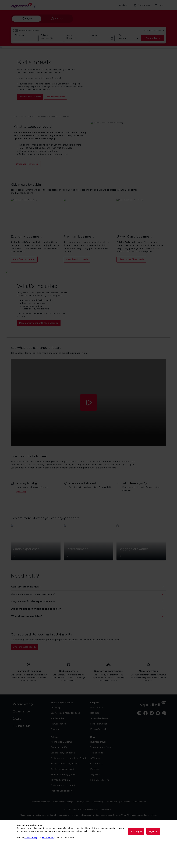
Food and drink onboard (48, 116)
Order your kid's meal (27, 164)
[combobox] (25, 38)
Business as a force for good (65, 713)
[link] (29, 704)
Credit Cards (96, 764)
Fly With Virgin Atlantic (27, 116)
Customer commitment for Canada (69, 758)
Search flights (153, 38)
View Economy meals (24, 259)
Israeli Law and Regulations (65, 764)
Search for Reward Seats (29, 30)
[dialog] (88, 831)
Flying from (20, 35)
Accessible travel (99, 718)
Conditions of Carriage (63, 802)
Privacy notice (82, 802)
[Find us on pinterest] (164, 713)
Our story (55, 708)
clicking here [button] (95, 831)
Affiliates (95, 758)
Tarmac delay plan (60, 780)
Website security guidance (64, 775)
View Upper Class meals (131, 259)
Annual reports (58, 724)
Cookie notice (139, 802)
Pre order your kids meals (30, 97)
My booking (144, 5)
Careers (55, 729)
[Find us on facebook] (145, 713)
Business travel (98, 742)
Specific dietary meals (55, 97)
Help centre (96, 708)
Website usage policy (62, 791)
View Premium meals (77, 259)
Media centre (57, 718)
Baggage (94, 713)
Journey (69, 35)
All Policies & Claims (61, 742)
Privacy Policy (48, 837)
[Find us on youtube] (158, 713)
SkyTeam (95, 775)
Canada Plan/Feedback (63, 753)
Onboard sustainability (24, 647)
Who (120, 35)
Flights (28, 19)
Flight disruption (98, 724)
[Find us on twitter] (152, 713)
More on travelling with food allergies (38, 323)
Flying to (44, 35)
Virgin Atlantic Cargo (101, 747)
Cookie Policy (30, 837)
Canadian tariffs (59, 747)
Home (13, 116)
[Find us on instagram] (139, 713)
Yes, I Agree (136, 831)
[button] (88, 402)
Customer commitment (63, 785)
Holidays (59, 19)
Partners (94, 769)
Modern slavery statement (118, 802)
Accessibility (97, 802)
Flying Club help (98, 729)
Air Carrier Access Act (62, 769)
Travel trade (96, 753)
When (94, 35)
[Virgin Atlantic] (36, 5)
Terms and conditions (40, 802)
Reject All (153, 831)
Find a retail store (99, 780)
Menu (161, 5)
